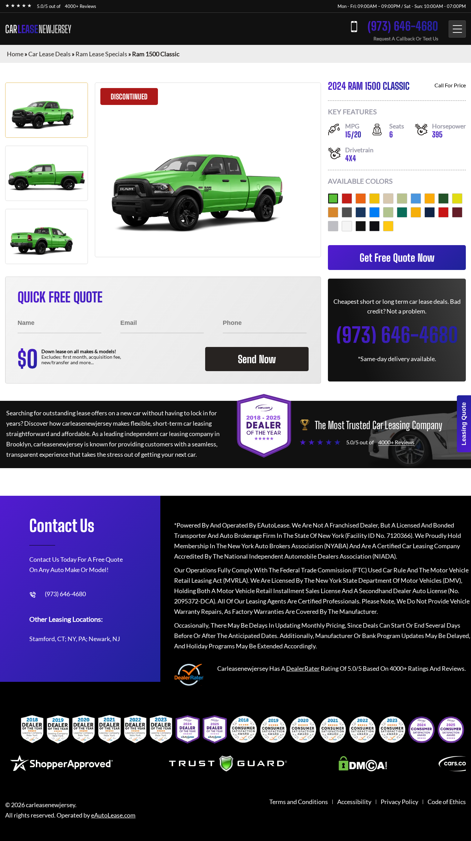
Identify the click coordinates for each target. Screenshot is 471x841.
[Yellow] (374, 198)
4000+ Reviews (80, 6)
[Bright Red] (347, 198)
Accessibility (354, 802)
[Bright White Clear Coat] (347, 226)
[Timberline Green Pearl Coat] (402, 212)
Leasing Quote (463, 423)
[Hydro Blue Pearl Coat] (374, 212)
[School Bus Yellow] (416, 212)
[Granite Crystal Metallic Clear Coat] (347, 212)
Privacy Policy (399, 802)
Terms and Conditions (298, 802)
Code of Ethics (447, 802)
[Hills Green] (333, 198)
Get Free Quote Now (397, 257)
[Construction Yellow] (429, 198)
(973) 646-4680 (403, 26)
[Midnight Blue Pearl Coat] (360, 212)
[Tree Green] (443, 198)
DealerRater (303, 668)
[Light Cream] (388, 198)
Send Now (257, 359)
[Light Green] (388, 212)
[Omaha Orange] (360, 198)
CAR (38, 29)
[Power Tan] (333, 212)
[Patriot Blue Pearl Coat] (429, 212)
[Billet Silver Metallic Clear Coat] (333, 226)
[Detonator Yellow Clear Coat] (388, 226)
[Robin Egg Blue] (416, 198)
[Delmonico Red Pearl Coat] (457, 212)
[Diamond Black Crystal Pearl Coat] (374, 226)
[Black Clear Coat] (360, 226)
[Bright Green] (402, 198)
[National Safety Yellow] (457, 198)
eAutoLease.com (113, 815)
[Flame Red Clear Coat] (443, 212)
